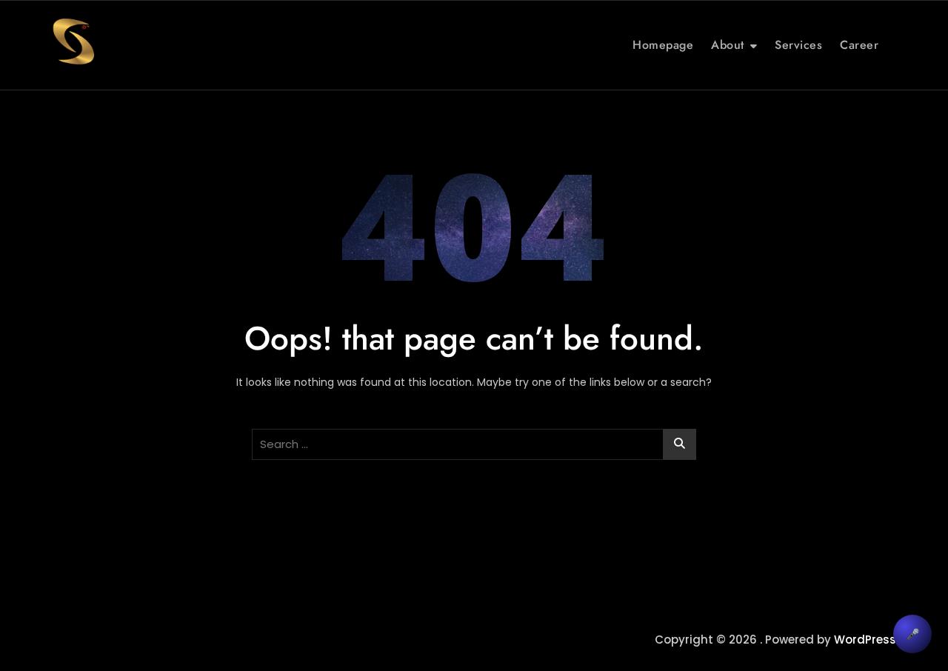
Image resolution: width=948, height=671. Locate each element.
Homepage (662, 44)
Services (798, 44)
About (727, 44)
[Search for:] (474, 444)
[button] (912, 634)
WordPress (865, 639)
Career (859, 44)
